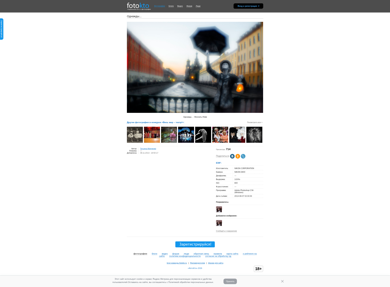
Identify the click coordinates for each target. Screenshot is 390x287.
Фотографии (159, 6)
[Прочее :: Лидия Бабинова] (135, 142)
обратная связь (201, 253)
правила (218, 253)
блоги (154, 253)
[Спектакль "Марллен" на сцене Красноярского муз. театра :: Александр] (186, 142)
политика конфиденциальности (185, 256)
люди (186, 253)
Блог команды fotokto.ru (177, 263)
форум (175, 253)
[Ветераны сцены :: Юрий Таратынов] (220, 142)
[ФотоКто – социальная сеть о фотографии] (138, 4)
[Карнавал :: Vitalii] (237, 142)
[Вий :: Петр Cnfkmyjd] (254, 142)
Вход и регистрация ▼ (249, 6)
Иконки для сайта (215, 263)
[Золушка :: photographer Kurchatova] (169, 142)
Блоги (171, 6)
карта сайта (232, 253)
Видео (180, 6)
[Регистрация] (1, 39)
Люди (198, 6)
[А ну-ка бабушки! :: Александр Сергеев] (152, 142)
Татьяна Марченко (148, 149)
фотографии (140, 253)
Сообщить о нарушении (226, 231)
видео (165, 253)
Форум (189, 6)
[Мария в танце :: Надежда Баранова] (203, 142)
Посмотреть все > (254, 122)
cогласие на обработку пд (218, 256)
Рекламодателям (197, 263)
